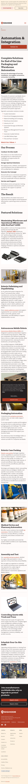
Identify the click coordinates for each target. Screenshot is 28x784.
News (20, 736)
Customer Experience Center (4, 747)
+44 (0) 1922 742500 (5, 722)
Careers (3, 739)
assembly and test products (11, 557)
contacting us (13, 661)
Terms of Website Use (6, 768)
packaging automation (16, 416)
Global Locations (21, 722)
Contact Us (18, 47)
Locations (3, 751)
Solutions (3, 30)
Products (12, 741)
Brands (3, 736)
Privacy (3, 765)
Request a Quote (14, 700)
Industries (12, 738)
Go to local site (7, 8)
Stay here (19, 8)
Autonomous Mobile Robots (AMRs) (11, 331)
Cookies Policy (4, 762)
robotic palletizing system (11, 310)
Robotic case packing (7, 453)
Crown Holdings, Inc (16, 775)
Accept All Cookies (14, 399)
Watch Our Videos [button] (7, 142)
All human (8, 781)
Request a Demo (14, 704)
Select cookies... (14, 396)
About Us (3, 733)
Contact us (13, 722)
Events (21, 733)
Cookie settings (5, 771)
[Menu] (25, 23)
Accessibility (4, 759)
